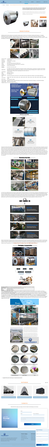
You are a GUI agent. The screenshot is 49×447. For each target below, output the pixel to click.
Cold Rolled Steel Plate (24, 438)
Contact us (38, 1)
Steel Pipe (22, 439)
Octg (3, 377)
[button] (45, 382)
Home (20, 1)
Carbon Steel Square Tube (12, 377)
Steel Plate (5, 377)
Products (26, 1)
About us (45, 1)
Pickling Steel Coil (23, 435)
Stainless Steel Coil (24, 437)
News (32, 1)
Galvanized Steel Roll (19, 377)
